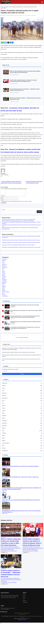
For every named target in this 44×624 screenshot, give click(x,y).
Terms (23, 620)
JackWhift (4, 242)
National (3, 283)
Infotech (3, 278)
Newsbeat (4, 286)
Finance (3, 272)
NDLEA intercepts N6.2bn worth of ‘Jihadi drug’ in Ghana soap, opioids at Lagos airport (18, 219)
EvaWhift (3, 240)
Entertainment (4, 267)
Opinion (3, 287)
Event (3, 268)
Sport (3, 293)
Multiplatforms (23, 614)
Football (3, 274)
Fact (3, 269)
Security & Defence (5, 291)
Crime (3, 263)
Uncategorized (5, 296)
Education (4, 265)
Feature (3, 271)
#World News (4, 383)
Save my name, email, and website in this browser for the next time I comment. (17, 201)
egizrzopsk (4, 244)
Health (3, 275)
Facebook (1, 611)
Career (3, 261)
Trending (3, 294)
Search (3, 209)
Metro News (4, 282)
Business (4, 260)
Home (2, 6)
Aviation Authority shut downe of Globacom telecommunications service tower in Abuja (23, 240)
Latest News (6, 6)
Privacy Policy (19, 620)
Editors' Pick (4, 264)
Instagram (6, 611)
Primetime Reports (5, 236)
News (3, 285)
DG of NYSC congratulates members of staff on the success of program (21, 244)
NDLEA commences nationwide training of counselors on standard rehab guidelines (18, 220)
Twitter (3, 611)
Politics (3, 289)
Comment (3, 195)
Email (2, 198)
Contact (25, 620)
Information (4, 276)
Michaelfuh (4, 247)
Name (2, 197)
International (4, 279)
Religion (3, 290)
